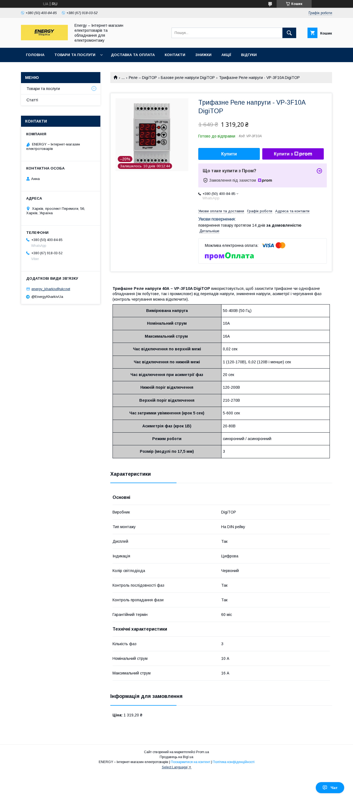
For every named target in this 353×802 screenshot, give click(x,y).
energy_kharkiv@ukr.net (50, 289)
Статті (32, 100)
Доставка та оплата (133, 55)
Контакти (175, 55)
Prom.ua (202, 752)
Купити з (283, 154)
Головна (35, 55)
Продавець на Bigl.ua (176, 757)
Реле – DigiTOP (143, 77)
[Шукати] (289, 33)
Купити (229, 154)
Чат (334, 787)
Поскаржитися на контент (190, 762)
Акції (226, 55)
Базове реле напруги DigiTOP (188, 77)
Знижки (203, 55)
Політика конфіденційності (234, 762)
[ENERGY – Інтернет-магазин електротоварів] (44, 39)
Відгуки (249, 55)
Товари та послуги (74, 55)
